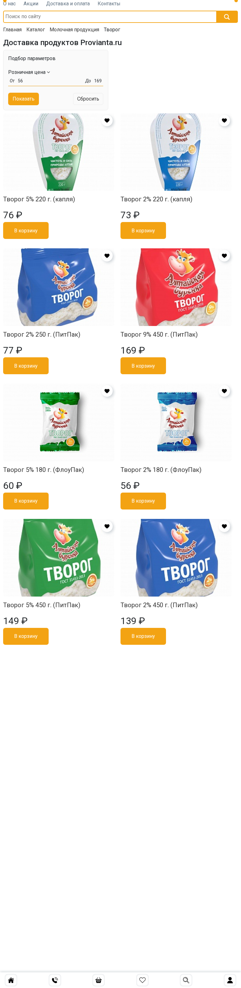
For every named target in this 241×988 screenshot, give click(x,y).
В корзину (26, 231)
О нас (9, 4)
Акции (31, 4)
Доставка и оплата (68, 4)
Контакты (109, 4)
